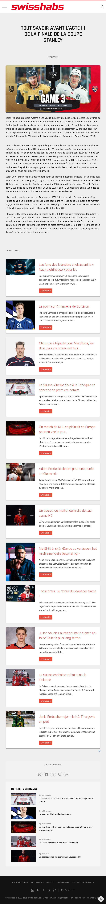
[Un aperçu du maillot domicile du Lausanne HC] (23, 855)
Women (49, 882)
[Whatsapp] (40, 774)
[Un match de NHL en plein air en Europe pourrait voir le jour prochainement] (23, 827)
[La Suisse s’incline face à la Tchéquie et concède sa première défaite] (23, 798)
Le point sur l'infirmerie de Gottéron (55, 814)
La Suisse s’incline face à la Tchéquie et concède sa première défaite (66, 800)
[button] (4, 6)
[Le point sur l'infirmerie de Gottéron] (23, 813)
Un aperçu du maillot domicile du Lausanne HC (60, 857)
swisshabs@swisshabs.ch (61, 897)
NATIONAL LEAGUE (20, 882)
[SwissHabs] (37, 6)
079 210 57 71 (95, 897)
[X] (53, 774)
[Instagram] (59, 774)
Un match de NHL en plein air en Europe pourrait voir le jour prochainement (65, 829)
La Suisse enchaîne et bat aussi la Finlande (58, 842)
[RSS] (66, 774)
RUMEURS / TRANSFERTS (82, 882)
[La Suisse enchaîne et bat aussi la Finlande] (23, 841)
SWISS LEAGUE (37, 882)
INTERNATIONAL (62, 882)
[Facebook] (46, 774)
